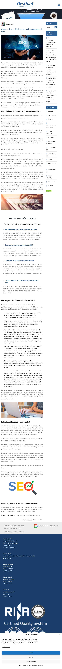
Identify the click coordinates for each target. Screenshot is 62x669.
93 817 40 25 (8, 545)
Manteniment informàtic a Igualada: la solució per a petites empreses (51, 42)
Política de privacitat (32, 665)
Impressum (40, 665)
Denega (31, 657)
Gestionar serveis (6, 647)
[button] (59, 635)
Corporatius (51, 119)
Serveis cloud (51, 182)
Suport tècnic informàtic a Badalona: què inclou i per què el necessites (50, 82)
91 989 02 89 (8, 558)
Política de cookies (23, 665)
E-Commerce (51, 137)
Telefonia (50, 186)
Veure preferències (31, 662)
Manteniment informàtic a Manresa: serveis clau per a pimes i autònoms (50, 69)
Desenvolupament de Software (51, 126)
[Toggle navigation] (59, 4)
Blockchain (51, 111)
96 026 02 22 (8, 584)
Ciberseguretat (52, 115)
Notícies (50, 160)
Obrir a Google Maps (9, 548)
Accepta (31, 653)
